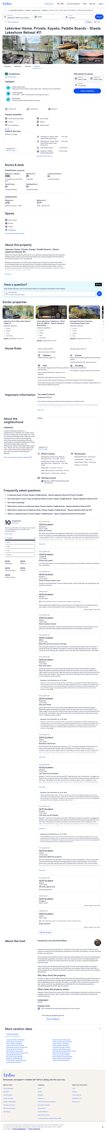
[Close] (102, 1127)
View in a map (10, 150)
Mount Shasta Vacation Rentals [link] (62, 1057)
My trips (92, 4)
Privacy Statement (19, 1129)
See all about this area (44, 156)
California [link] (27, 10)
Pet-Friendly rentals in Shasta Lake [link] (17, 1053)
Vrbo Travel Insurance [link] (9, 1108)
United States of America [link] (16, 10)
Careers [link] (40, 1092)
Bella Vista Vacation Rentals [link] (61, 1053)
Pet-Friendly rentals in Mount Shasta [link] (64, 1051)
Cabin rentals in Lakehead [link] (61, 1043)
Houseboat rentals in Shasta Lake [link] (16, 1047)
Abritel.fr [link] (74, 1092)
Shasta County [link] (36, 10)
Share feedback (53, 1019)
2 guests (72, 18)
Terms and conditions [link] (44, 1105)
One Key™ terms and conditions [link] (47, 1102)
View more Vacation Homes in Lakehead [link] (16, 457)
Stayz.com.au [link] (76, 1102)
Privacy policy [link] (41, 1108)
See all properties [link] (13, 22)
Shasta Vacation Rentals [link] (13, 1062)
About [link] (39, 1088)
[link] (97, 22)
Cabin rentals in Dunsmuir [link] (14, 1042)
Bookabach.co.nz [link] (77, 1098)
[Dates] (48, 16)
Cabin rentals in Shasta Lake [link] (15, 1045)
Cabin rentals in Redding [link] (14, 1043)
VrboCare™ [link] (6, 1092)
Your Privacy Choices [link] (43, 1115)
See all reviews (45, 932)
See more (8, 274)
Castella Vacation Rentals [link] (14, 1055)
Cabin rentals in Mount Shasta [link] (62, 1042)
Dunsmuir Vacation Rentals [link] (61, 1055)
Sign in (101, 4)
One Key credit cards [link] (9, 1105)
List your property (73, 4)
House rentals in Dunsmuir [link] (14, 1049)
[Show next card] (103, 324)
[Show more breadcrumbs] (5, 10)
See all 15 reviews (10, 77)
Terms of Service (34, 1129)
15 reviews (15, 523)
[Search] (99, 293)
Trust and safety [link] (7, 1095)
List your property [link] (8, 1088)
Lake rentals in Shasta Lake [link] (14, 1051)
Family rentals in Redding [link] (61, 1045)
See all (7, 129)
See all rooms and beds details (14, 233)
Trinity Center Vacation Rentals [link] (16, 1060)
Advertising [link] (6, 1111)
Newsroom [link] (41, 1098)
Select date (82, 79)
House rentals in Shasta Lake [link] (62, 1049)
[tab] (12, 1034)
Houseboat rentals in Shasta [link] (61, 1047)
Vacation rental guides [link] (9, 1102)
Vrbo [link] (73, 1088)
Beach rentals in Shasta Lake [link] (61, 1040)
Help (84, 4)
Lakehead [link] (45, 10)
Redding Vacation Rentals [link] (14, 1058)
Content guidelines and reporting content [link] (49, 1118)
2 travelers (82, 85)
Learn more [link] (8, 534)
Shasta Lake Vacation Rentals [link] (62, 1058)
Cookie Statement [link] (43, 1111)
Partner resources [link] (8, 1098)
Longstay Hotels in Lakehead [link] (15, 1040)
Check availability (87, 91)
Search (99, 17)
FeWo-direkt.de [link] (76, 1095)
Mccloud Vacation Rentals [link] (14, 1057)
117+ (99, 61)
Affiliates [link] (40, 1095)
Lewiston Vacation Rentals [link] (61, 1060)
